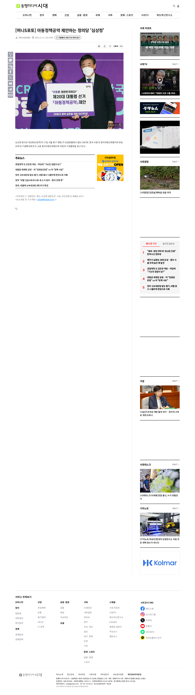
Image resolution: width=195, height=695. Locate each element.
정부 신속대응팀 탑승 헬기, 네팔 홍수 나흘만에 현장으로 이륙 (41, 174)
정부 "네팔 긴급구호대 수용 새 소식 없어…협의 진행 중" (39, 180)
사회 (110, 15)
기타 (86, 645)
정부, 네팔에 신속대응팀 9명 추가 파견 (31, 185)
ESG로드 (113, 622)
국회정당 (19, 618)
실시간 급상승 (168, 243)
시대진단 (88, 607)
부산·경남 (88, 626)
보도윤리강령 (118, 674)
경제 (54, 15)
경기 (86, 622)
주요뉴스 (113, 631)
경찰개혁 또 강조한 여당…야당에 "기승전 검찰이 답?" (38, 164)
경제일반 (19, 634)
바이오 (41, 622)
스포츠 (87, 662)
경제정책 (19, 639)
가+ (121, 46)
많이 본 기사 (151, 243)
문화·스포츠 (126, 15)
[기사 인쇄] (99, 46)
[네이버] (10, 83)
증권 (62, 612)
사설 (142, 381)
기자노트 (144, 508)
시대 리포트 (145, 28)
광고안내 (70, 674)
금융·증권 (82, 15)
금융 (62, 607)
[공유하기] (105, 46)
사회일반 (88, 612)
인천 (86, 641)
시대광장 (144, 161)
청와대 (18, 613)
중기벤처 (42, 617)
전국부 (87, 617)
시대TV (145, 15)
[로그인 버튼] (178, 6)
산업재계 (42, 607)
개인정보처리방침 (134, 674)
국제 (98, 15)
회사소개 (59, 674)
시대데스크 (145, 464)
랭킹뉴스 (113, 636)
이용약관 (92, 674)
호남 (86, 631)
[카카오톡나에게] (10, 66)
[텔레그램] (10, 89)
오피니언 (27, 15)
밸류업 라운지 (115, 626)
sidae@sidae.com (45, 199)
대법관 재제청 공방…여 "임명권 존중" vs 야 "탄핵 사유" (39, 169)
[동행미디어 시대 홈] (31, 6)
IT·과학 (41, 626)
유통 (40, 612)
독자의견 (81, 674)
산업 (67, 15)
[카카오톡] (10, 60)
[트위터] (10, 77)
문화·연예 (88, 657)
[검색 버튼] (174, 6)
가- (110, 46)
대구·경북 (88, 636)
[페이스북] (10, 72)
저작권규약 (104, 674)
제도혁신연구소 (164, 15)
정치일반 (19, 622)
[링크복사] (10, 95)
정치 (42, 15)
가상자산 (64, 617)
